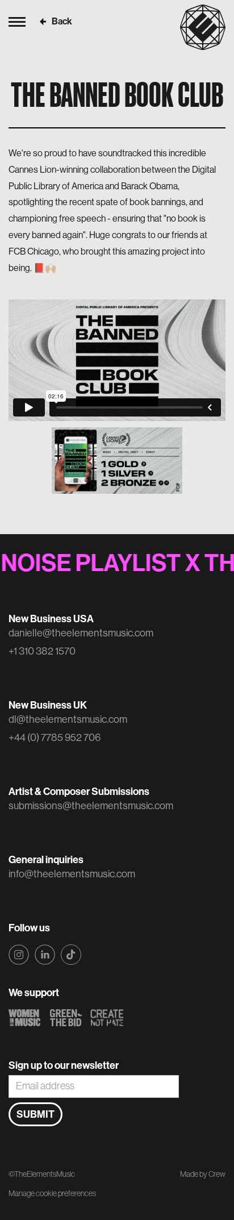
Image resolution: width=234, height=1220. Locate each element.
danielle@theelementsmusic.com (81, 633)
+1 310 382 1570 (42, 651)
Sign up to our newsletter (64, 1065)
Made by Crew (202, 1174)
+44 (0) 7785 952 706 (55, 737)
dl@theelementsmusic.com (68, 719)
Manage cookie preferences (52, 1193)
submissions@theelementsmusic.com (91, 805)
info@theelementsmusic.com (72, 874)
